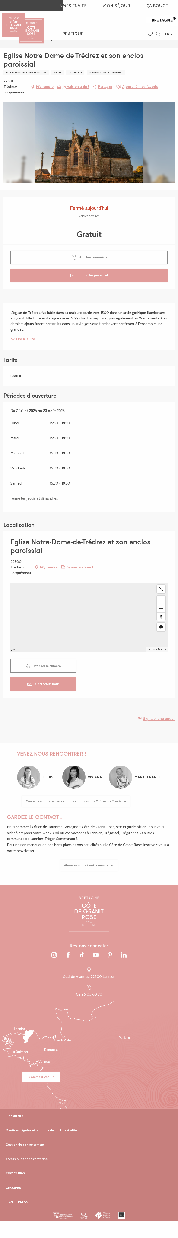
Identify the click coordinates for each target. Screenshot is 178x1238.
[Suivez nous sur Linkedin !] (124, 955)
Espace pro (15, 1173)
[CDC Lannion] (63, 1215)
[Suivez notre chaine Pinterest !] (110, 955)
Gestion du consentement (25, 1144)
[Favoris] (151, 34)
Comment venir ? (41, 1077)
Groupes (13, 1188)
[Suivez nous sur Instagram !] (54, 955)
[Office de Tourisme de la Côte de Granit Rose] (31, 26)
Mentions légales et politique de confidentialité (41, 1130)
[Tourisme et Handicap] (121, 1215)
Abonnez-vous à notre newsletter (89, 865)
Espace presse (18, 1202)
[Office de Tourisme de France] (102, 1215)
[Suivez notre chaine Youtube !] (96, 955)
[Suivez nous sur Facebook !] (68, 955)
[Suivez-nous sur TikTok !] (82, 955)
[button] (158, 34)
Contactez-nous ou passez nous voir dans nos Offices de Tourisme (76, 801)
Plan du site (14, 1116)
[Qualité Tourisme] (83, 1215)
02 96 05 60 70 (89, 994)
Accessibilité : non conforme (27, 1159)
